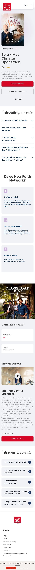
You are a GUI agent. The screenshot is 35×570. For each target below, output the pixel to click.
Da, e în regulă (11, 568)
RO (25, 5)
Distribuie (18, 99)
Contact (6, 551)
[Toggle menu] (30, 5)
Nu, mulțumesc (23, 568)
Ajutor (5, 539)
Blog (4, 536)
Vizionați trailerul (7, 49)
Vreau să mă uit (17, 439)
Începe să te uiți (17, 84)
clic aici (17, 565)
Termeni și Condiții (9, 542)
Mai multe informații (18, 91)
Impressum (7, 545)
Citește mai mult (7, 434)
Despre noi (7, 548)
